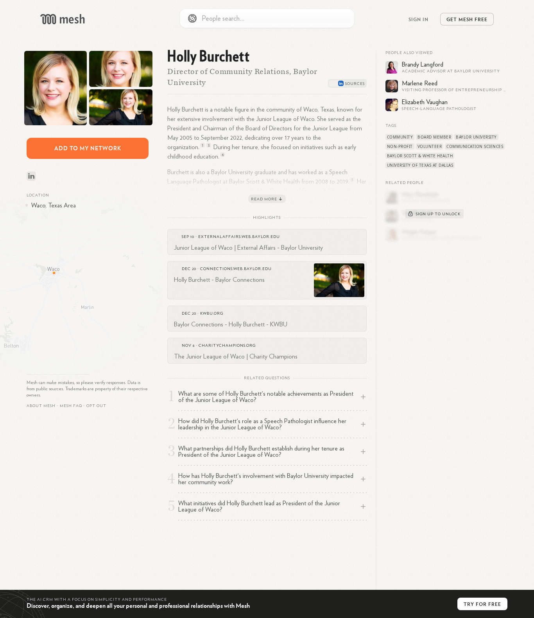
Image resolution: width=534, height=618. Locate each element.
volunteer (430, 146)
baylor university (476, 137)
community (400, 137)
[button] (71, 406)
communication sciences (474, 146)
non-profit (400, 146)
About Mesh (41, 406)
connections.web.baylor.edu (236, 269)
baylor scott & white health (420, 156)
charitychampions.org (227, 346)
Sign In (418, 19)
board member (434, 137)
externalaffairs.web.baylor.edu (239, 237)
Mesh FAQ (71, 406)
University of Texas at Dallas (420, 165)
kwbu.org (211, 313)
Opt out (96, 406)
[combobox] (267, 18)
